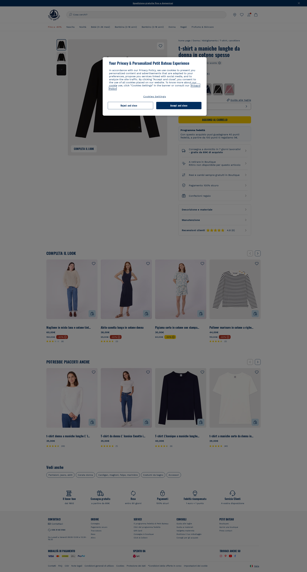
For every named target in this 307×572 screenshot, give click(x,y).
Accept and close (178, 105)
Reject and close (129, 105)
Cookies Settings (154, 96)
